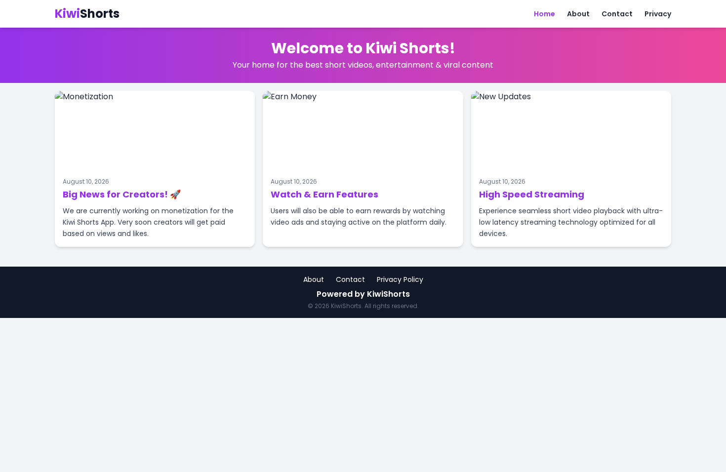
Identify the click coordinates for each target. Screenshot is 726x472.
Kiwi (87, 14)
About (578, 14)
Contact (617, 14)
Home (544, 14)
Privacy (658, 14)
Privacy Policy (400, 279)
